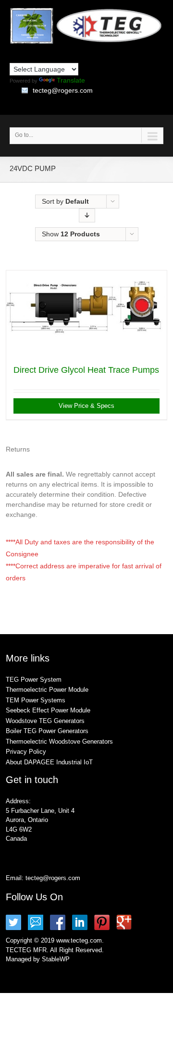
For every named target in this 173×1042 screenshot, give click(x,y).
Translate (71, 80)
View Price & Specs (86, 405)
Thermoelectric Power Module (47, 689)
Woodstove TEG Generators (45, 720)
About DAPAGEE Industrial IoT (49, 762)
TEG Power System (34, 679)
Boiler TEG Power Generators (47, 731)
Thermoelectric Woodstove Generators (59, 741)
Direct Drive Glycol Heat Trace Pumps (86, 370)
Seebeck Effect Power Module (48, 710)
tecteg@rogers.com (63, 90)
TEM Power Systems (35, 700)
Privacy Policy (26, 751)
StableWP (56, 959)
